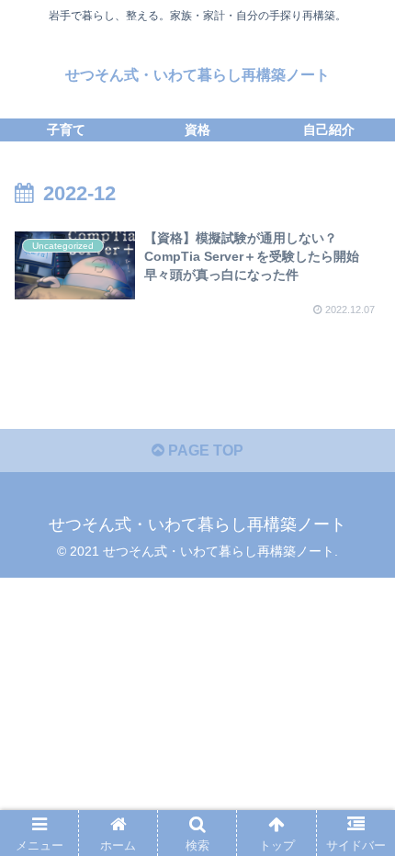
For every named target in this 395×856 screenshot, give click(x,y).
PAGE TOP (203, 450)
